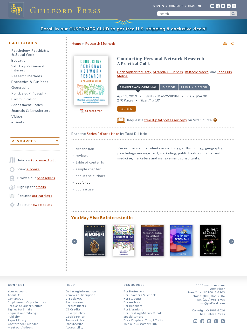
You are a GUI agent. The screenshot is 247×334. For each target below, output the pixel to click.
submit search (233, 13)
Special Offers (133, 316)
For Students (133, 298)
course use (85, 189)
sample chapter (88, 169)
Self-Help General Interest (27, 68)
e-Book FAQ (74, 298)
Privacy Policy (75, 313)
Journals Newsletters (30, 110)
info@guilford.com (212, 303)
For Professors (134, 291)
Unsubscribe (74, 324)
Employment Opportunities (27, 302)
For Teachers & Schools (140, 295)
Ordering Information (81, 291)
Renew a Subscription (80, 295)
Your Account (17, 291)
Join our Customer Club (140, 324)
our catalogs (42, 196)
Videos (17, 116)
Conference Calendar (23, 324)
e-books (33, 169)
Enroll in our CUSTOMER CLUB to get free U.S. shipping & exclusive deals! (123, 28)
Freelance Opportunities (25, 306)
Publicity (14, 316)
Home (76, 43)
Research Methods (26, 76)
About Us (14, 295)
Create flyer (93, 111)
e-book (169, 87)
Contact (176, 6)
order (126, 109)
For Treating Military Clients (143, 313)
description (85, 149)
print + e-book (194, 87)
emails (41, 187)
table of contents (90, 162)
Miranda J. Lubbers (168, 72)
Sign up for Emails (20, 309)
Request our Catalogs (23, 313)
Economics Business (29, 82)
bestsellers (46, 178)
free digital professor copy (165, 120)
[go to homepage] (56, 9)
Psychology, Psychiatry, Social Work (30, 52)
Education (19, 60)
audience (83, 182)
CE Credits (73, 309)
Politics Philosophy (28, 93)
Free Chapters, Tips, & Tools (143, 320)
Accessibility (74, 327)
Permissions (74, 302)
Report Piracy (17, 320)
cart (192, 6)
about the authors (90, 176)
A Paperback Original (138, 87)
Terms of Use (75, 320)
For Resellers (133, 306)
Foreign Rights (76, 306)
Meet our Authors (20, 327)
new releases (41, 204)
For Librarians (133, 309)
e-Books (18, 122)
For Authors (132, 302)
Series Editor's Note (103, 134)
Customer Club (43, 160)
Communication (24, 99)
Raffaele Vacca (197, 72)
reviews (82, 155)
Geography (20, 87)
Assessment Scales (27, 105)
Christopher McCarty (134, 72)
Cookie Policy (75, 316)
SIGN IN (158, 6)
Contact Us (15, 298)
